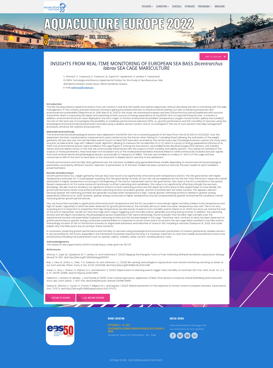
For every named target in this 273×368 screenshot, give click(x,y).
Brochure (220, 6)
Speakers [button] (146, 6)
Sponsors (190, 6)
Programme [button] (204, 6)
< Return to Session (60, 297)
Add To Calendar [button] (213, 56)
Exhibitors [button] (161, 6)
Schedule (177, 6)
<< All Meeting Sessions (93, 297)
